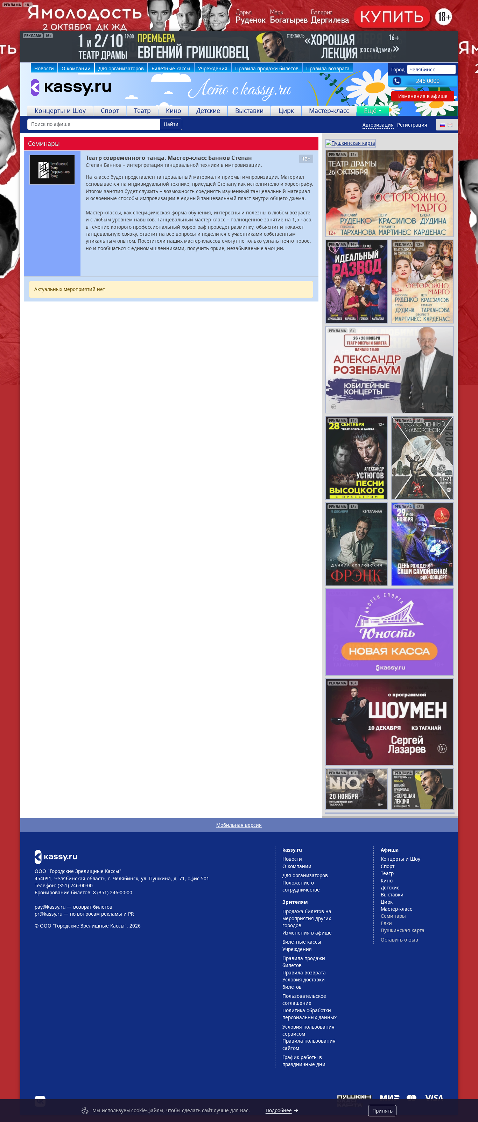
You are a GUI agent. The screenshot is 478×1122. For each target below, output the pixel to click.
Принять (382, 1110)
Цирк (286, 110)
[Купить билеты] (56, 856)
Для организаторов (121, 68)
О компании (76, 68)
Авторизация (378, 124)
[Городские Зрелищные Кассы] (67, 89)
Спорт (110, 110)
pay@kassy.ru (50, 906)
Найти (171, 124)
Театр (142, 110)
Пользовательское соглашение (304, 999)
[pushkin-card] (350, 142)
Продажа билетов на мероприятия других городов (306, 918)
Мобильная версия (239, 825)
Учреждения (212, 68)
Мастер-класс (329, 110)
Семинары (393, 915)
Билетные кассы (171, 68)
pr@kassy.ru (48, 913)
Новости (44, 68)
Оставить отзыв (399, 939)
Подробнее (279, 1110)
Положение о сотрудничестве (301, 886)
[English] (449, 124)
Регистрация (412, 124)
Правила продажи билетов (266, 68)
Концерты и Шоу (60, 110)
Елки (386, 923)
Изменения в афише (423, 96)
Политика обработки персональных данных (309, 1014)
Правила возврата (328, 68)
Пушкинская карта (402, 930)
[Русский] (442, 124)
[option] (239, 46)
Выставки (249, 110)
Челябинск (422, 69)
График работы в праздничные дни (303, 1060)
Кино (173, 110)
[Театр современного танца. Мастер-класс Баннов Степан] (52, 170)
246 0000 (428, 81)
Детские (208, 110)
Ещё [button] (370, 110)
